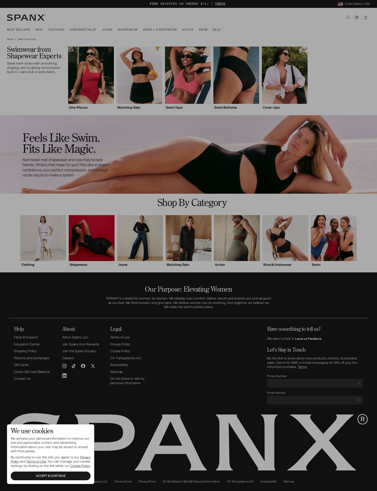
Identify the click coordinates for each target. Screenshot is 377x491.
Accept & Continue (50, 476)
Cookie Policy (80, 466)
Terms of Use (36, 461)
